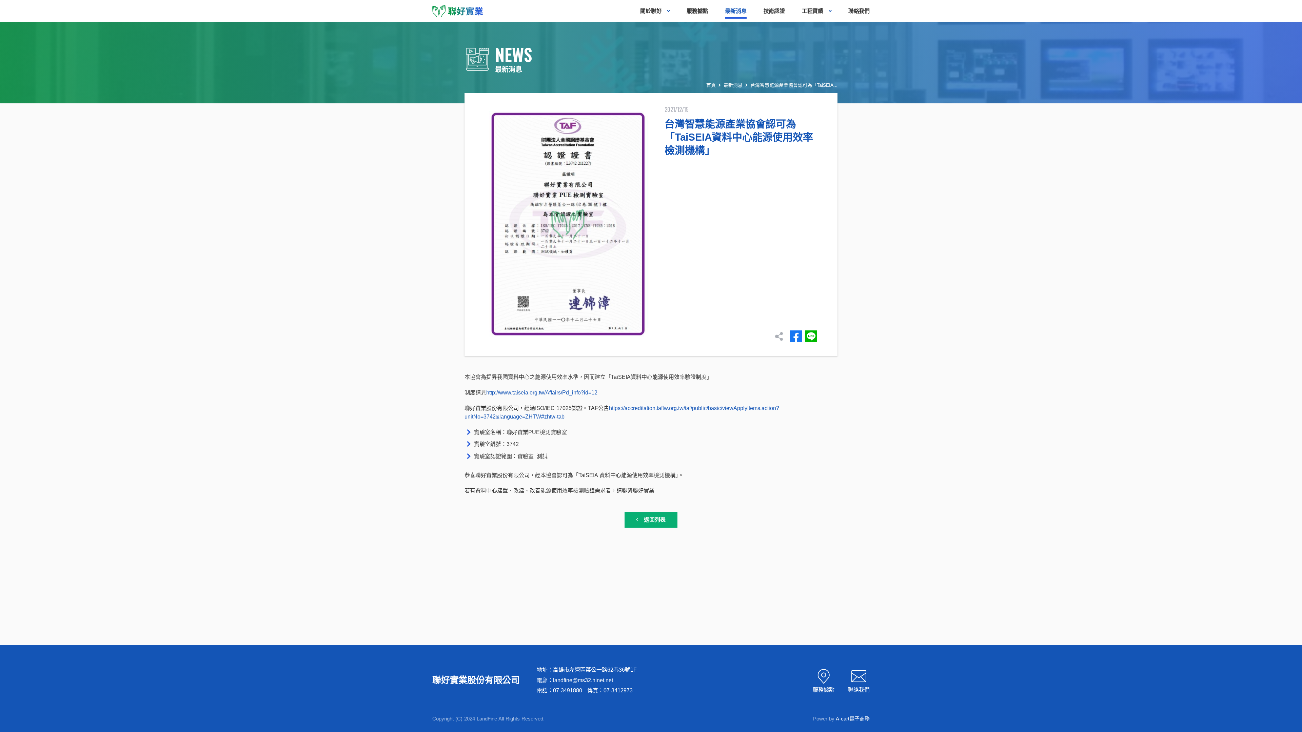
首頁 (711, 85)
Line (811, 336)
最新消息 (733, 85)
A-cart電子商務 (853, 718)
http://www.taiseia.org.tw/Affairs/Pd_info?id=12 (541, 392)
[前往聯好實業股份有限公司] (457, 10)
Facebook (796, 336)
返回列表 (654, 520)
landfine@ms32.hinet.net (583, 680)
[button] (1293, 645)
